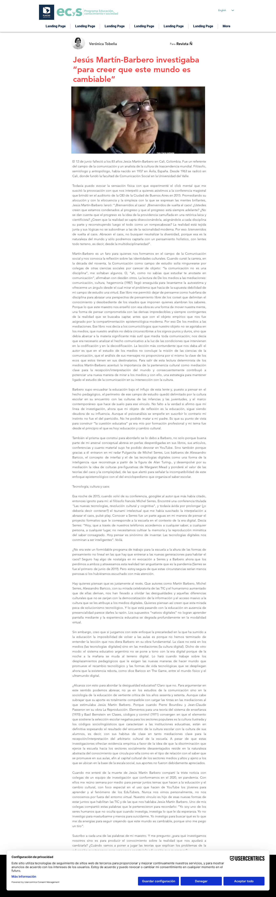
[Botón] (111, 43)
